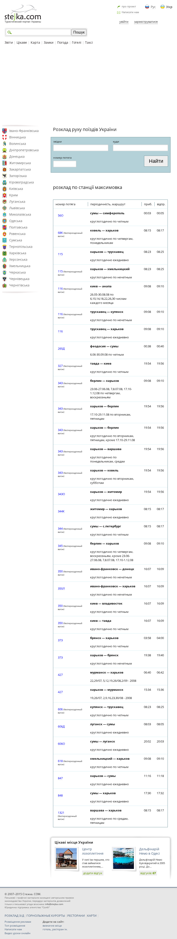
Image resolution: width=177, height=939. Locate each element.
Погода (62, 42)
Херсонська (18, 259)
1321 (61, 813)
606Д (61, 726)
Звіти (9, 42)
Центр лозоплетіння (92, 851)
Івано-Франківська (24, 130)
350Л (61, 588)
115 (60, 254)
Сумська (15, 240)
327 (60, 366)
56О (60, 215)
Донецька (17, 156)
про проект (129, 6)
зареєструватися (146, 22)
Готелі (76, 42)
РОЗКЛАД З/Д (14, 915)
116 (60, 288)
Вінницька (17, 137)
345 (60, 546)
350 (60, 571)
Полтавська (18, 227)
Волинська (17, 143)
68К (60, 233)
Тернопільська (20, 246)
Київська (16, 188)
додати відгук (92, 873)
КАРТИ (92, 915)
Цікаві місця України (74, 842)
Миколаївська (20, 214)
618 (60, 761)
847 (60, 778)
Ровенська (17, 233)
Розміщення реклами (18, 921)
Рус (153, 7)
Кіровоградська (21, 182)
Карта (35, 42)
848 (60, 795)
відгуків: (148, 873)
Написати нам (130, 12)
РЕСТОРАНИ (76, 915)
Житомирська (20, 163)
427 (60, 675)
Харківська (17, 253)
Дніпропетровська (24, 150)
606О (61, 744)
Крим (13, 195)
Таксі (89, 42)
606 (60, 709)
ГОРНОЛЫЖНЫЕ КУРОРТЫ (46, 915)
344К (61, 511)
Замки (48, 42)
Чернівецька (19, 279)
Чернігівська (19, 285)
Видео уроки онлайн (17, 933)
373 (60, 640)
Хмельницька (19, 266)
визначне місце (52, 925)
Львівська (17, 208)
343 (60, 383)
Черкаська (17, 272)
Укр (169, 7)
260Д (61, 348)
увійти (123, 22)
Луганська (17, 201)
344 (60, 528)
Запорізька (18, 176)
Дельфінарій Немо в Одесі (149, 851)
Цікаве (22, 42)
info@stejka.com (54, 904)
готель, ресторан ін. (55, 929)
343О (61, 494)
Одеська (15, 221)
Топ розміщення (15, 925)
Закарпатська (20, 169)
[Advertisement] (88, 85)
